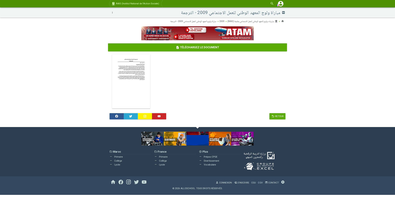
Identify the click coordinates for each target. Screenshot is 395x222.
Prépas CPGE (210, 156)
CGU (253, 182)
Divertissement (211, 160)
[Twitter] (131, 116)
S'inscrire (243, 182)
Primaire (118, 156)
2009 (221, 21)
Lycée (117, 164)
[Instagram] (145, 116)
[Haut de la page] (283, 182)
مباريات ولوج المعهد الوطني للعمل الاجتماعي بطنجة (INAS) (251, 21)
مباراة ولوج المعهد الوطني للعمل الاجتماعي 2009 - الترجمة (193, 21)
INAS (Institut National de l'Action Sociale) (137, 3)
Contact (273, 182)
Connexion (225, 182)
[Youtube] (159, 116)
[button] (280, 3)
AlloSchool (188, 188)
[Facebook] (117, 116)
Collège (118, 160)
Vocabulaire (209, 164)
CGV (260, 182)
